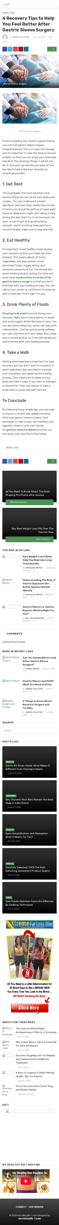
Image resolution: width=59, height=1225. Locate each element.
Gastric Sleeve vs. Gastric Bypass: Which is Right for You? (38, 610)
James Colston (20, 37)
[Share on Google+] (15, 49)
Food (8, 897)
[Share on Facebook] (4, 49)
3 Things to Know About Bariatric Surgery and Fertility (37, 704)
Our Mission (36, 1207)
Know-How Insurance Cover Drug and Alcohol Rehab (34, 1088)
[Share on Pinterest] (20, 49)
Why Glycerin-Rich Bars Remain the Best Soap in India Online (29, 801)
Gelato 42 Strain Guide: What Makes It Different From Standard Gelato (28, 767)
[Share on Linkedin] (26, 49)
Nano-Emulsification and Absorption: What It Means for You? (27, 835)
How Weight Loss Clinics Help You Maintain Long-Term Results (38, 560)
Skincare (10, 796)
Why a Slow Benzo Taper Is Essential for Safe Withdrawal (36, 1044)
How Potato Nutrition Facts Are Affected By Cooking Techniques (29, 903)
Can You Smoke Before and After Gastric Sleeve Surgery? (39, 661)
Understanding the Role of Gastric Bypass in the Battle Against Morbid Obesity (39, 585)
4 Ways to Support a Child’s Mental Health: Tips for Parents (35, 1074)
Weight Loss (8, 13)
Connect (21, 1207)
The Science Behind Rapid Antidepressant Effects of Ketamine (36, 1030)
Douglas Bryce (33, 568)
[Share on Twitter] (10, 49)
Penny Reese (32, 669)
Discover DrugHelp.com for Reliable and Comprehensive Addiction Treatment (35, 1059)
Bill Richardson (34, 618)
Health (9, 762)
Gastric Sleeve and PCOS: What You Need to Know (38, 682)
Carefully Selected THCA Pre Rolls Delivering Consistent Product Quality (28, 869)
